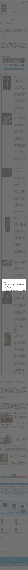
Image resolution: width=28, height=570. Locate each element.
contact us (16, 290)
